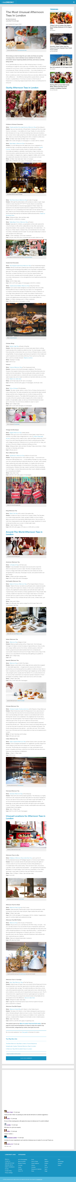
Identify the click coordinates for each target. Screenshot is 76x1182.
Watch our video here (15, 379)
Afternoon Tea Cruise (15, 907)
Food (32, 1159)
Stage (46, 1171)
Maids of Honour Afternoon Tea (18, 584)
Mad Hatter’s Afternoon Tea (17, 143)
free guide (25, 1032)
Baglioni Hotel (19, 633)
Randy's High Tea (14, 346)
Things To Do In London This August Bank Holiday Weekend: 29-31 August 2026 (61, 27)
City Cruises (21, 899)
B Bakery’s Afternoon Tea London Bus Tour (21, 858)
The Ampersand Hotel (22, 50)
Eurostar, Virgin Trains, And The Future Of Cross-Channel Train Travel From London (61, 48)
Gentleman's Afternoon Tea (17, 455)
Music (32, 1171)
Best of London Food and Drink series (30, 1023)
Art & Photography (22, 1159)
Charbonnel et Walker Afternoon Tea (19, 285)
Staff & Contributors (9, 1167)
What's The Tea (13, 513)
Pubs (46, 1165)
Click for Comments (26, 1058)
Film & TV (20, 1171)
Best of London (22, 1161)
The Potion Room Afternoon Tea (18, 200)
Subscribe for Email (9, 1163)
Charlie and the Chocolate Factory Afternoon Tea (23, 127)
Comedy (20, 1165)
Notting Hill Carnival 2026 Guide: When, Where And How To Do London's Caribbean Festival (59, 86)
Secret (46, 1167)
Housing (33, 1167)
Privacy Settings (8, 1172)
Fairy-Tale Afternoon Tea (16, 982)
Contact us (7, 1161)
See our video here (30, 997)
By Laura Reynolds (53, 51)
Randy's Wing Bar (13, 337)
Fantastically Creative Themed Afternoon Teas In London (21, 1046)
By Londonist (52, 30)
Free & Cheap (34, 1161)
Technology (60, 1161)
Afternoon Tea (13, 642)
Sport (46, 1169)
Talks (59, 1159)
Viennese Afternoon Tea (16, 793)
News (46, 1159)
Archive (7, 1168)
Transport (60, 1163)
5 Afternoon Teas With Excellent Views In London (19, 1049)
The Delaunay (20, 785)
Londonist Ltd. (39, 1179)
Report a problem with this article (13, 1053)
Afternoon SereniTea (15, 1009)
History (33, 1165)
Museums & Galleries (36, 1169)
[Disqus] (38, 1128)
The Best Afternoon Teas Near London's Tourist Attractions (21, 1043)
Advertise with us (9, 1165)
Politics (46, 1163)
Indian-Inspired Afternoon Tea (17, 741)
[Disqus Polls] (38, 1089)
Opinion (46, 1161)
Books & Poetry (22, 1163)
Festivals (20, 1169)
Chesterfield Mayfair (28, 257)
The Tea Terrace (22, 974)
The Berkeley (16, 424)
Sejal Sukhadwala (11, 19)
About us (7, 1159)
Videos (59, 1165)
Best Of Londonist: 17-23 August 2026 (61, 67)
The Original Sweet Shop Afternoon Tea (20, 265)
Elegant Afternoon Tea (15, 432)
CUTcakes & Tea (14, 565)
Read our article (28, 358)
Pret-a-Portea (13, 388)
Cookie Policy (8, 1170)
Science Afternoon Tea (16, 367)
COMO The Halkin (20, 700)
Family (19, 1167)
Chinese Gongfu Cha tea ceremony (19, 709)
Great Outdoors (35, 1163)
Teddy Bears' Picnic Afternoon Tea (19, 222)
